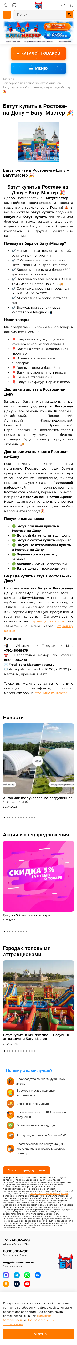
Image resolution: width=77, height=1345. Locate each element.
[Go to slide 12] (34, 817)
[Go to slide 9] (26, 817)
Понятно (39, 1334)
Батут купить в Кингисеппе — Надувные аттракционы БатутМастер (36, 1037)
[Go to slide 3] (9, 817)
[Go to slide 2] (7, 817)
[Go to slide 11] (32, 817)
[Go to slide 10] (29, 817)
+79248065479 (16, 1240)
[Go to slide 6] (18, 817)
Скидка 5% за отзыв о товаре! (27, 915)
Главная (8, 79)
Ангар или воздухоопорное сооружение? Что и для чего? (37, 800)
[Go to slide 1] (4, 817)
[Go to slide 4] (12, 817)
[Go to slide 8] (23, 817)
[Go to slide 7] (21, 817)
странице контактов (51, 693)
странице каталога (47, 621)
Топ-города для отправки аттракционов (32, 83)
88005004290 (15, 1251)
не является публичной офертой (49, 1193)
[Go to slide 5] (15, 817)
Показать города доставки (26, 1170)
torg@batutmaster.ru (18, 1262)
